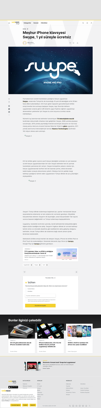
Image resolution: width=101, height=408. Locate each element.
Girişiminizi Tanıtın (70, 392)
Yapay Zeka (40, 394)
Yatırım (39, 396)
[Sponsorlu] (66, 254)
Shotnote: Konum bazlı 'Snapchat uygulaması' (59, 362)
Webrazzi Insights (27, 386)
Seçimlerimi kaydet (40, 305)
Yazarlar (68, 386)
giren (65, 126)
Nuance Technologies (60, 129)
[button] (50, 146)
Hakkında (68, 384)
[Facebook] (86, 406)
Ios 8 (44, 264)
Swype (25, 101)
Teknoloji (12, 340)
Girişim (39, 388)
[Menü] (9, 23)
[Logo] (16, 23)
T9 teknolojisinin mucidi (65, 119)
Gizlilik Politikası (84, 390)
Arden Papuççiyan (72, 351)
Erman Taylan (46, 368)
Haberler (25, 384)
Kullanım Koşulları (84, 392)
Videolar (25, 388)
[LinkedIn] (73, 406)
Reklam (68, 390)
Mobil (24, 29)
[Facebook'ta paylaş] (9, 106)
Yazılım (69, 340)
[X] (70, 406)
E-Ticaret (39, 386)
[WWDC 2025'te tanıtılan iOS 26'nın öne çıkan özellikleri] (79, 331)
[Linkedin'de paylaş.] (9, 112)
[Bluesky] (83, 406)
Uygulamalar (27, 264)
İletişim (68, 394)
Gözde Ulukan (13, 351)
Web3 (38, 398)
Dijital (38, 384)
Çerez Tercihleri (84, 388)
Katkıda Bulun (69, 388)
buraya (70, 241)
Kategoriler (27, 23)
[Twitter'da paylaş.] (9, 109)
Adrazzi (26, 259)
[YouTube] (76, 406)
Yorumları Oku (50, 278)
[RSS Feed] (89, 406)
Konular (36, 23)
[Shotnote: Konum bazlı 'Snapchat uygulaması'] (33, 366)
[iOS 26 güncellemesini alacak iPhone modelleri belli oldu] (21, 331)
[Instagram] (79, 406)
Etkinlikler (44, 23)
